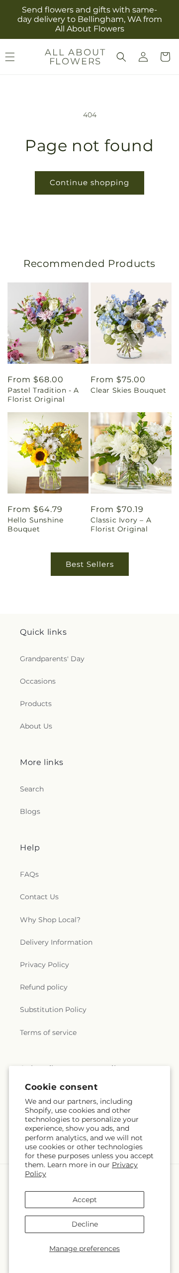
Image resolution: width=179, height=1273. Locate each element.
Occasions (38, 681)
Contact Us (39, 896)
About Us (36, 726)
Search (32, 788)
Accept (85, 1199)
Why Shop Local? (50, 919)
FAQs (29, 874)
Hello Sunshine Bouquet (35, 524)
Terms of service (48, 1032)
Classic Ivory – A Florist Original (120, 524)
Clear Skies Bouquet (128, 390)
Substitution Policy (53, 1009)
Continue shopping (89, 182)
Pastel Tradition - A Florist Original (43, 395)
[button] (121, 57)
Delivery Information (56, 942)
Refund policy (44, 987)
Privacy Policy (44, 964)
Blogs (30, 811)
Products (36, 703)
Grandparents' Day (52, 658)
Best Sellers (90, 564)
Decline (85, 1224)
